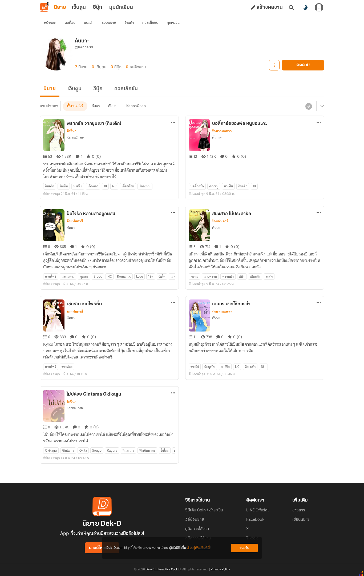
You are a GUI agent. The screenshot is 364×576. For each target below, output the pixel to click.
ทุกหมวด (173, 23)
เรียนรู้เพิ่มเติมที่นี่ (198, 548)
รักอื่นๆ (71, 131)
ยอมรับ (244, 548)
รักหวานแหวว (222, 131)
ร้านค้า (129, 23)
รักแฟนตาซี (75, 221)
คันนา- (113, 106)
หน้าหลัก (50, 23)
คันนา (96, 106)
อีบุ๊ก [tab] (97, 7)
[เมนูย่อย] (321, 106)
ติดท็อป (70, 23)
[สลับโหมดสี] (305, 7)
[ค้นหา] (291, 7)
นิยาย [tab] (60, 7)
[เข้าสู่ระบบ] (319, 7)
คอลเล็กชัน (150, 23)
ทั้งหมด (72, 106)
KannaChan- (136, 106)
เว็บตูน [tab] (79, 7)
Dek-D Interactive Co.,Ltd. (163, 569)
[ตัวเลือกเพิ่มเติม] (274, 65)
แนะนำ (88, 23)
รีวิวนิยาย (109, 23)
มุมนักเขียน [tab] (121, 7)
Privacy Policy (220, 569)
